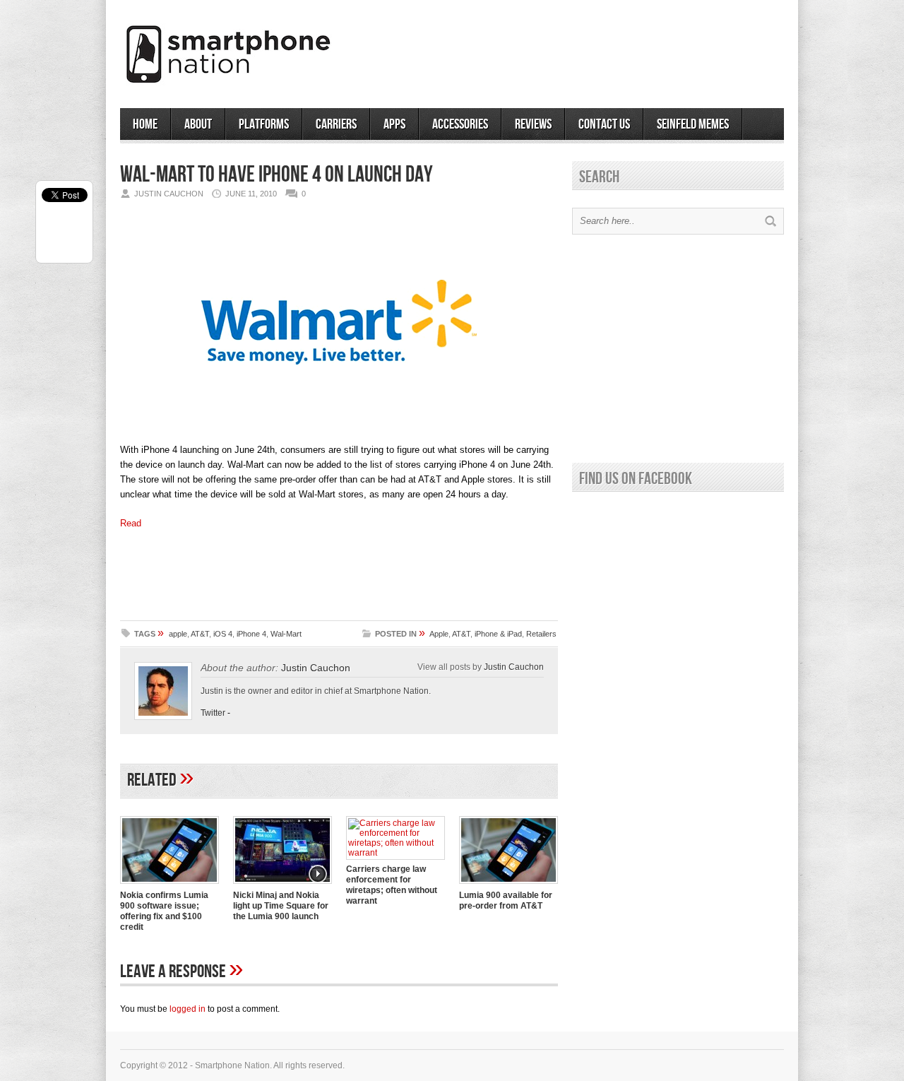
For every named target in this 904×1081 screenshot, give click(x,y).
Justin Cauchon (315, 667)
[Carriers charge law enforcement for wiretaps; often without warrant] (395, 853)
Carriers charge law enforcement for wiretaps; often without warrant (391, 885)
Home (145, 124)
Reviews (533, 124)
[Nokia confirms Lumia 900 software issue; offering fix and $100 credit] (169, 885)
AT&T (200, 634)
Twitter (213, 713)
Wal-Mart (286, 634)
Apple (438, 634)
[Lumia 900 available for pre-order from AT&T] (508, 885)
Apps (394, 124)
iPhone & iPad (498, 634)
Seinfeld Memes (693, 124)
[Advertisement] (618, 49)
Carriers (336, 124)
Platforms (264, 124)
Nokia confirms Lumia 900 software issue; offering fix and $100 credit (164, 911)
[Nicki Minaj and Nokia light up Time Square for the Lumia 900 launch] (282, 885)
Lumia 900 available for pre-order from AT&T (505, 900)
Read (130, 523)
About (198, 124)
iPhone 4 (251, 634)
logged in (188, 1009)
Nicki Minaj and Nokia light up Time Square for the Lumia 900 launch (280, 905)
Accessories (460, 124)
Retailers (541, 634)
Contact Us (604, 124)
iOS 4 (222, 634)
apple (178, 634)
